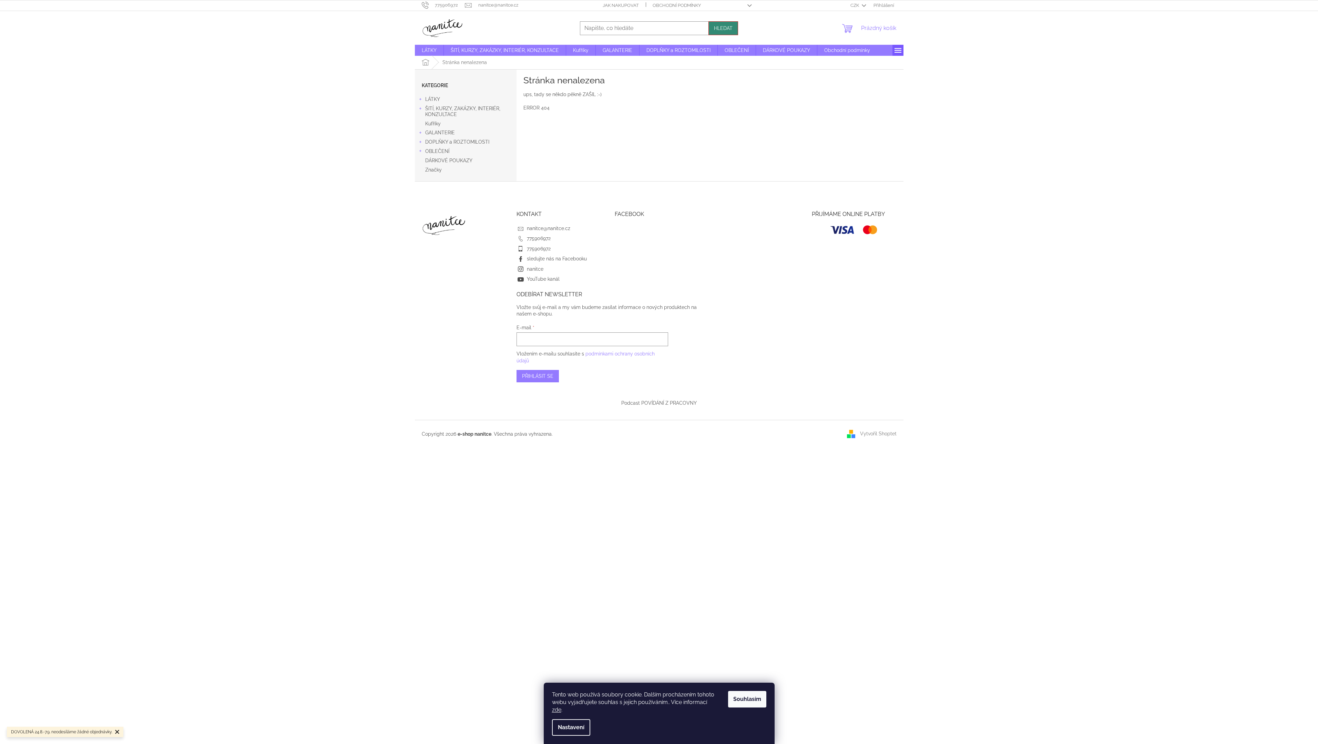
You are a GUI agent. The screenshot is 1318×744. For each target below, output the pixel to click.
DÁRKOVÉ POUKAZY (448, 160)
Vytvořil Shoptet (878, 433)
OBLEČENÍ (437, 151)
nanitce (535, 269)
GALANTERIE (440, 132)
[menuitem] (429, 50)
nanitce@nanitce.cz (548, 228)
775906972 (539, 238)
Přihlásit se (537, 376)
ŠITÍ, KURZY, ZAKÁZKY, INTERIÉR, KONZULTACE (462, 111)
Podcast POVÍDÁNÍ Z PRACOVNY (659, 403)
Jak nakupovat (621, 5)
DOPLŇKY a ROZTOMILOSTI (457, 142)
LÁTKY (432, 99)
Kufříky (433, 123)
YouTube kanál (543, 279)
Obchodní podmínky (677, 5)
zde (556, 709)
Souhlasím (747, 699)
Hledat (723, 28)
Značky (433, 170)
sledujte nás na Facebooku (557, 258)
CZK (855, 5)
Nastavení (571, 727)
